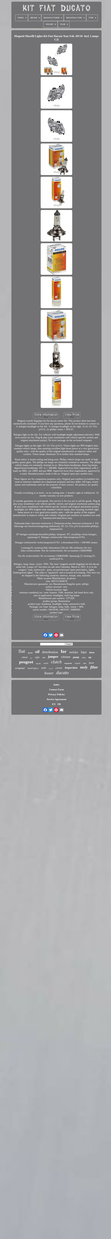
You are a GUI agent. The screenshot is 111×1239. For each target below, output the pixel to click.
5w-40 (51, 668)
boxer (48, 673)
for (64, 651)
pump (76, 657)
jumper (53, 657)
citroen (65, 657)
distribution (50, 652)
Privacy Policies (56, 694)
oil (37, 651)
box (31, 658)
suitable (45, 663)
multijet (73, 652)
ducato (62, 672)
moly (84, 667)
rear (84, 663)
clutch (56, 661)
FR (59, 704)
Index (56, 684)
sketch (30, 653)
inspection (71, 667)
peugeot (26, 662)
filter (94, 667)
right (37, 657)
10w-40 (38, 663)
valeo (84, 658)
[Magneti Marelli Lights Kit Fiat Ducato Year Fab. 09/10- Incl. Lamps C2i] (56, 59)
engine (77, 663)
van (43, 657)
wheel (24, 657)
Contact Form (56, 689)
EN (54, 704)
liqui (83, 652)
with (43, 667)
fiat (22, 651)
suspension (68, 663)
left (90, 657)
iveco (91, 652)
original (20, 668)
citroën (58, 668)
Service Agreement (56, 699)
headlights (33, 668)
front (91, 662)
